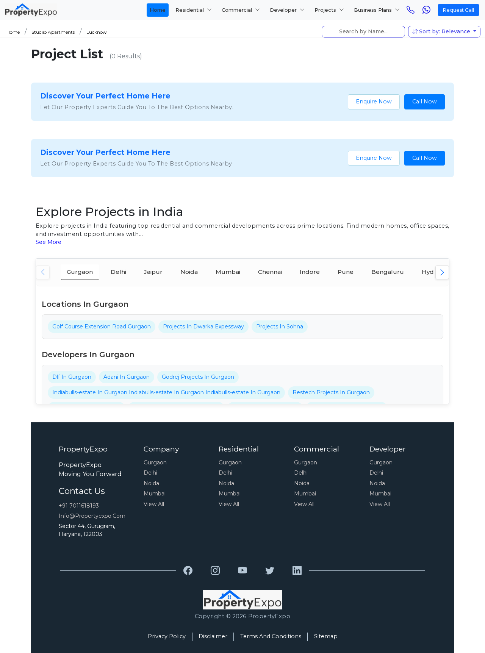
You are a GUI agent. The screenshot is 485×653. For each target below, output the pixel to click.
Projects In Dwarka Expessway (203, 326)
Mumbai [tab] (228, 271)
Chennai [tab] (270, 271)
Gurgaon (155, 462)
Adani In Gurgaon (126, 376)
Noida (151, 483)
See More (48, 242)
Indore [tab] (310, 271)
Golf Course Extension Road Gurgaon (101, 326)
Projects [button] (326, 10)
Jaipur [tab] (153, 271)
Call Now (424, 101)
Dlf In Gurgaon (71, 376)
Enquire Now (374, 101)
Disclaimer (213, 636)
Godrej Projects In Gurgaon (198, 376)
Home (158, 10)
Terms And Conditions (270, 636)
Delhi (150, 472)
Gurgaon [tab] (80, 271)
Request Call (458, 10)
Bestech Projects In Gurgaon (331, 392)
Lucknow (96, 32)
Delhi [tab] (118, 271)
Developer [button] (284, 10)
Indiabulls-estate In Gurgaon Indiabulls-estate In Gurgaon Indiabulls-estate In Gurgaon (166, 392)
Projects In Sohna (279, 326)
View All (154, 504)
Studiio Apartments (53, 32)
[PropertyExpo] (187, 571)
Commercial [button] (237, 10)
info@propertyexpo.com (92, 515)
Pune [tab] (346, 271)
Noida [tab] (189, 271)
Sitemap (326, 636)
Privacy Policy (167, 636)
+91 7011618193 (79, 505)
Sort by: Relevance (445, 31)
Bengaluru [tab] (387, 271)
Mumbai (155, 493)
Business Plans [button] (373, 10)
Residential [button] (190, 10)
